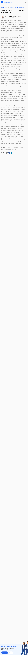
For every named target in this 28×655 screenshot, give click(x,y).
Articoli (2, 7)
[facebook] (9, 153)
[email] (7, 153)
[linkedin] (11, 153)
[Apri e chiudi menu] (25, 2)
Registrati (5, 652)
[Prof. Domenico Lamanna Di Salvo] (2, 17)
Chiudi (10, 652)
